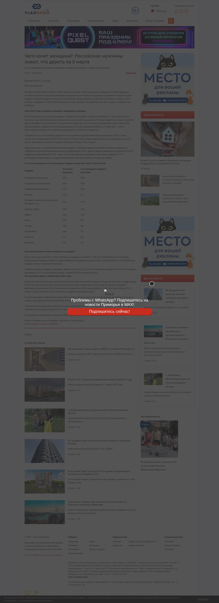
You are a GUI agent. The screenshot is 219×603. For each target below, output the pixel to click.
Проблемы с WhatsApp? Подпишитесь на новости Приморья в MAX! (109, 302)
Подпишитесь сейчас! (109, 311)
